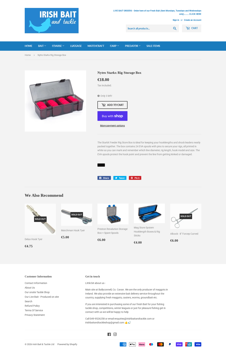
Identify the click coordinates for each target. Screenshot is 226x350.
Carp (113, 45)
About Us (30, 287)
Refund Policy (32, 305)
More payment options (112, 125)
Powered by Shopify (67, 344)
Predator (132, 45)
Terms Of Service (34, 310)
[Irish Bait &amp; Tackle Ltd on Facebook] (109, 334)
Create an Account (192, 20)
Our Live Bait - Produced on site (42, 296)
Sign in (176, 20)
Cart (194, 28)
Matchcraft (96, 45)
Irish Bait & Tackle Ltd (43, 344)
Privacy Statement (35, 315)
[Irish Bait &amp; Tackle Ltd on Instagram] (115, 334)
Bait (41, 45)
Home (28, 45)
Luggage (76, 45)
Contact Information (36, 283)
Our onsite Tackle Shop (37, 292)
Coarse (57, 45)
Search (28, 301)
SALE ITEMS (153, 45)
